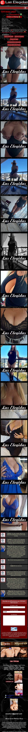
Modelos (16, 668)
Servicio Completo (19, 36)
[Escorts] (19, 695)
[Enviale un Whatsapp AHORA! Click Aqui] (14, 17)
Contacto (11, 669)
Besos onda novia (9, 36)
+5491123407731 (15, 14)
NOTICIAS (21, 668)
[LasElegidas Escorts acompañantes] (9, 682)
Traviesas (6, 667)
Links (23, 669)
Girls (20, 666)
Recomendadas (11, 666)
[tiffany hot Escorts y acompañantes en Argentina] (14, 4)
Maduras (6, 668)
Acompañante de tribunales (14, 42)
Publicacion (6, 669)
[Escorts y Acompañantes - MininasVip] (18, 682)
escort (12, 718)
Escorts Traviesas (21, 665)
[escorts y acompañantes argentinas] (14, 645)
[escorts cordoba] (14, 656)
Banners (17, 667)
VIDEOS (16, 666)
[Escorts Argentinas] (9, 695)
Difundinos (22, 667)
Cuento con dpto (14, 39)
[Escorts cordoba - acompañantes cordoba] (14, 697)
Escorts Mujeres (6, 665)
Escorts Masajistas (13, 665)
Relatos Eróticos (12, 667)
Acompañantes (11, 668)
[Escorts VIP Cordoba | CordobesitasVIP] (14, 710)
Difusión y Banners (17, 669)
